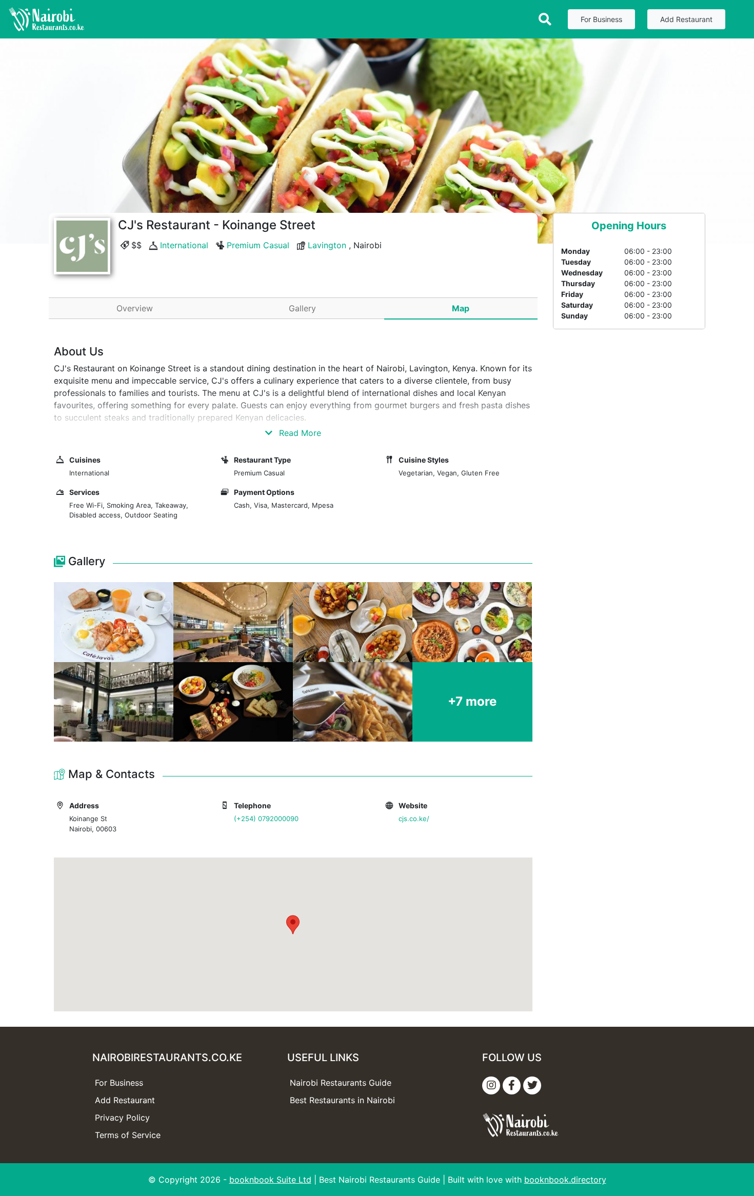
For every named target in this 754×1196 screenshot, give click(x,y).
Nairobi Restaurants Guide (340, 1083)
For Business (601, 19)
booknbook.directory (565, 1179)
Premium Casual (258, 245)
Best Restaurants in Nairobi (342, 1100)
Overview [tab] (134, 308)
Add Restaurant (686, 19)
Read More (298, 433)
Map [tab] (460, 308)
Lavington (327, 245)
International (184, 245)
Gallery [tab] (302, 308)
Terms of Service (128, 1135)
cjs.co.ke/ (414, 818)
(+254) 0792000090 (266, 818)
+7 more (472, 701)
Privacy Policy (122, 1117)
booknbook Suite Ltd (270, 1179)
